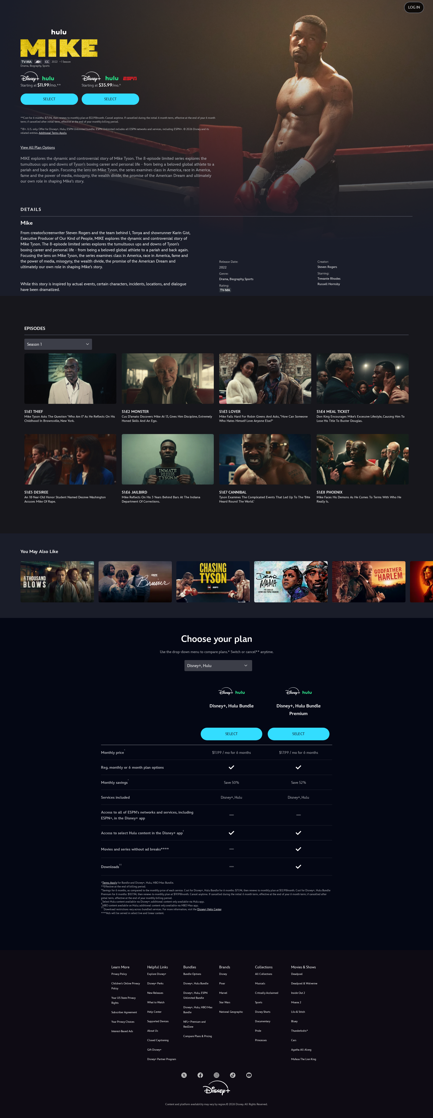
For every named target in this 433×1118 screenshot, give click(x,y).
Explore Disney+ (156, 974)
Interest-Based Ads (122, 1031)
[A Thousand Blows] (57, 581)
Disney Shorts (262, 1011)
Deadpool (297, 974)
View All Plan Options (38, 147)
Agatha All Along (301, 1049)
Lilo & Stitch (298, 1011)
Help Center (154, 1011)
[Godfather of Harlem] (368, 581)
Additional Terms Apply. (53, 133)
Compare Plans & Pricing (197, 1036)
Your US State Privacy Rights (123, 1000)
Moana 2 (296, 1002)
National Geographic (231, 1011)
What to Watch (155, 1002)
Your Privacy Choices (122, 1021)
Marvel (223, 993)
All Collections (263, 974)
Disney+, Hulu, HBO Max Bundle (197, 1010)
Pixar (222, 983)
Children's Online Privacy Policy (125, 986)
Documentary (262, 1021)
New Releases (155, 993)
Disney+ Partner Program (161, 1059)
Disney (223, 974)
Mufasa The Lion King (303, 1059)
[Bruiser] (135, 581)
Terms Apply (109, 882)
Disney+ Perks (155, 983)
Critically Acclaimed (266, 993)
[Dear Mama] (290, 581)
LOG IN (414, 7)
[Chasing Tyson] (213, 581)
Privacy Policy (119, 974)
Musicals (260, 983)
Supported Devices (158, 1021)
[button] (162, 967)
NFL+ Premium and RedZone (194, 1024)
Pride (258, 1030)
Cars (293, 1040)
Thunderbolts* (299, 1030)
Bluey (294, 1021)
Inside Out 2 (298, 993)
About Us (152, 1030)
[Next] (424, 581)
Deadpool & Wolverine (304, 983)
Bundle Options (192, 974)
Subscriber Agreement (124, 1012)
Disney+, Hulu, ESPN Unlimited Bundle (195, 995)
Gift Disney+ (154, 1049)
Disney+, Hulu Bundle (195, 983)
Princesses (261, 1040)
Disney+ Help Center (209, 909)
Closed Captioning (158, 1040)
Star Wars (224, 1002)
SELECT (49, 99)
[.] (184, 1075)
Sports (258, 1002)
